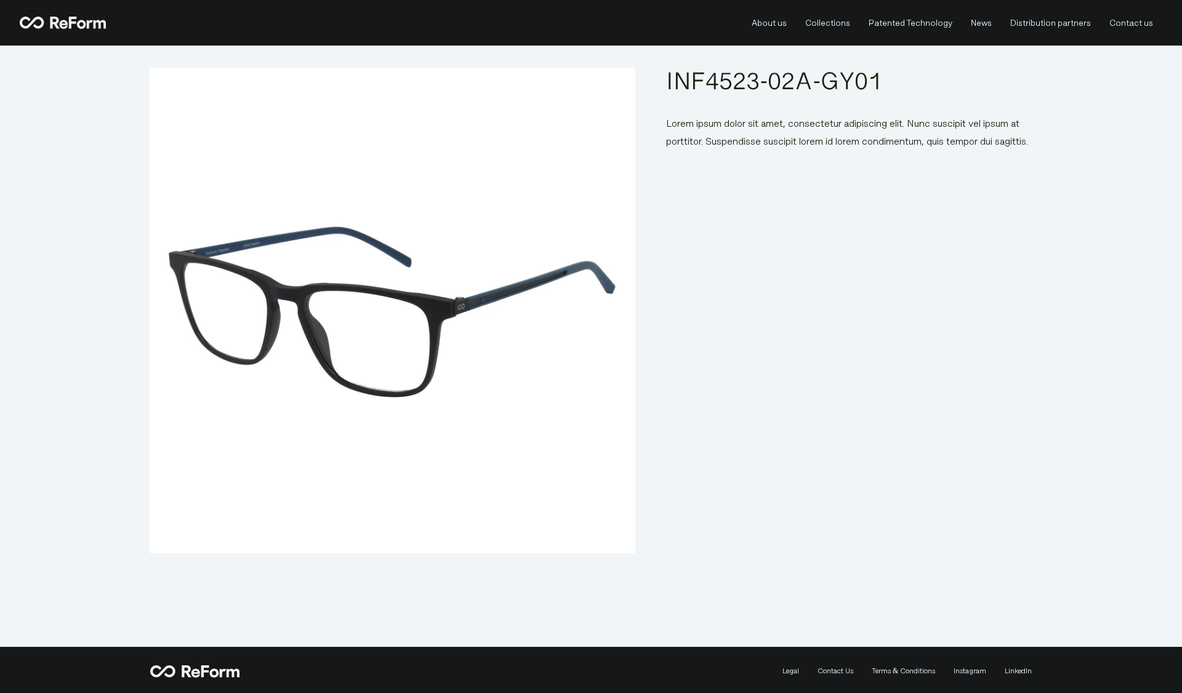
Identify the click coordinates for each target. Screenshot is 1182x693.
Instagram (970, 671)
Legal (790, 671)
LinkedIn (1018, 671)
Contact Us (835, 671)
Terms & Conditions (903, 671)
